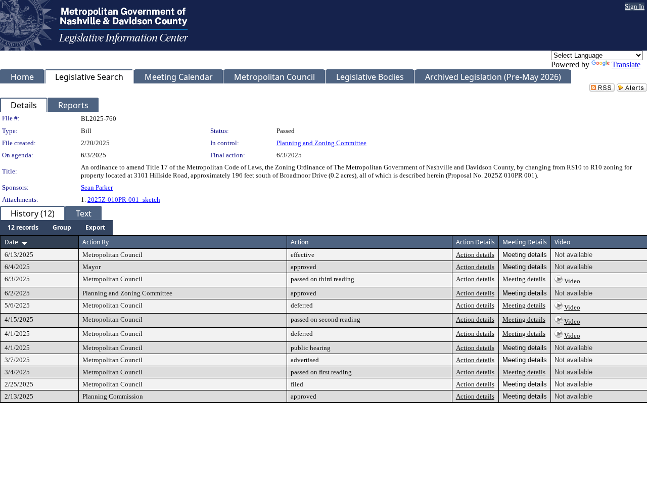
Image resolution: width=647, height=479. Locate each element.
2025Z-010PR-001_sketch (123, 199)
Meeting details (523, 279)
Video (572, 281)
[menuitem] (23, 228)
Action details (475, 254)
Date (11, 242)
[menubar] (56, 227)
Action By (95, 242)
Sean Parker (97, 187)
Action (299, 242)
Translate (626, 64)
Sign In (634, 6)
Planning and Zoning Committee (321, 143)
